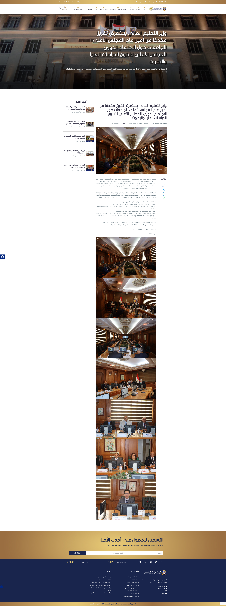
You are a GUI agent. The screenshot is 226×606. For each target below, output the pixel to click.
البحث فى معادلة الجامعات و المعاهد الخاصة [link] (100, 589)
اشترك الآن (77, 553)
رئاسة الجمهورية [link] (132, 577)
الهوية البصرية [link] (64, 9)
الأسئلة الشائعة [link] (63, 2)
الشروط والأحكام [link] (94, 604)
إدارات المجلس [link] (131, 9)
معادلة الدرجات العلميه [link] (103, 577)
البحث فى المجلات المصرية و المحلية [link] (100, 585)
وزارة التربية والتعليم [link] (131, 590)
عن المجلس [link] (138, 9)
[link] (2, 256)
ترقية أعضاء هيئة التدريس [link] (103, 579)
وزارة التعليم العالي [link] (132, 582)
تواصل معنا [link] (75, 2)
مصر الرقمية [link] (134, 593)
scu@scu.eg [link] (150, 2)
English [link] (140, 2)
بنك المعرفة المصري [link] (131, 585)
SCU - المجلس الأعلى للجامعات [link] (159, 123)
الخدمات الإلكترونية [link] (104, 9)
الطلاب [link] (96, 9)
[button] (60, 8)
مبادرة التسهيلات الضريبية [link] (130, 596)
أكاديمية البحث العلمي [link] (131, 588)
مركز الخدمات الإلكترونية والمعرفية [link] (118, 9)
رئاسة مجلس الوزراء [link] (132, 579)
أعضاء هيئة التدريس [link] (89, 9)
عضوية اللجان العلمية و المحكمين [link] (101, 582)
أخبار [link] (124, 123)
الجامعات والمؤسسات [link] (78, 9)
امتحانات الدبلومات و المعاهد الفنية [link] (100, 593)
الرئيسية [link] (144, 9)
